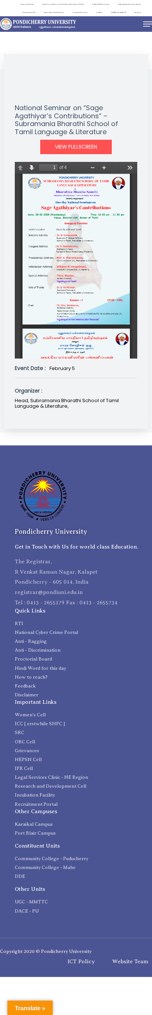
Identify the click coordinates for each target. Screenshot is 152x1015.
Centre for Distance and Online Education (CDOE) (63, 4)
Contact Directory (79, 12)
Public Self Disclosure (101, 4)
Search (138, 12)
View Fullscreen (76, 146)
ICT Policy (81, 961)
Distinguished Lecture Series (129, 4)
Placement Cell (29, 12)
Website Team (130, 961)
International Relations (54, 12)
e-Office (99, 12)
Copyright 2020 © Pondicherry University (45, 951)
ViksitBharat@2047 (118, 12)
